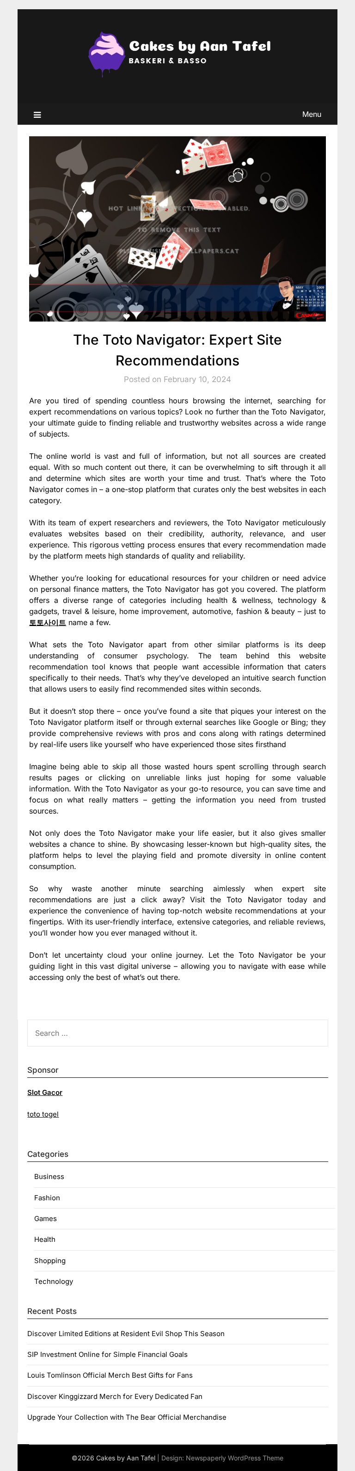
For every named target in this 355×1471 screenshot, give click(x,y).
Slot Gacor (44, 1092)
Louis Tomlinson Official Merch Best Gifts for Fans (110, 1375)
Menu (311, 114)
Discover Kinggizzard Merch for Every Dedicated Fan (114, 1396)
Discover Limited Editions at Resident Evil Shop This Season (126, 1333)
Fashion (47, 1197)
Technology (53, 1281)
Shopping (50, 1260)
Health (44, 1239)
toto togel (43, 1114)
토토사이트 (47, 622)
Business (49, 1176)
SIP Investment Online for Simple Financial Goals (107, 1354)
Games (45, 1218)
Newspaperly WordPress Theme (234, 1458)
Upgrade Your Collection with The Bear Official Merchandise (126, 1417)
